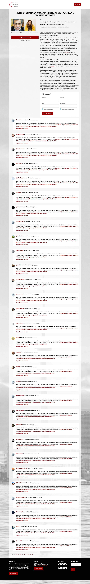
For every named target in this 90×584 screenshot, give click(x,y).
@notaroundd (19, 250)
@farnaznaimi (19, 294)
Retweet (21, 128)
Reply (17, 128)
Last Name (62, 97)
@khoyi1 (18, 337)
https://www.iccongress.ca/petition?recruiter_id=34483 (41, 416)
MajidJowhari (20, 358)
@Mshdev (18, 381)
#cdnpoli (28, 126)
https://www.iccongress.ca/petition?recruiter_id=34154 (41, 431)
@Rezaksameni (19, 148)
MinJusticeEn (58, 124)
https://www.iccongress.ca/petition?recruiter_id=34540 (41, 402)
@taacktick (18, 119)
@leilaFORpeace (20, 308)
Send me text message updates (68, 109)
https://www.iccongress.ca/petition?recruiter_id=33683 (41, 460)
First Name (44, 97)
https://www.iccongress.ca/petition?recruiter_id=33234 (41, 518)
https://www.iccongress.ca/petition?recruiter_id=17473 (34, 315)
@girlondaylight (20, 178)
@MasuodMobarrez (21, 497)
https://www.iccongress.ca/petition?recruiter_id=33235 (41, 503)
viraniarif (69, 211)
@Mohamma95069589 (21, 468)
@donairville (19, 424)
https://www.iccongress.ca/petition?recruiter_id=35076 (34, 271)
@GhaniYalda (19, 482)
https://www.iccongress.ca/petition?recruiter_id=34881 (34, 329)
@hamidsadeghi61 (20, 279)
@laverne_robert (20, 134)
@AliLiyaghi (19, 163)
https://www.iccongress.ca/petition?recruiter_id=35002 (34, 300)
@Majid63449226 (20, 395)
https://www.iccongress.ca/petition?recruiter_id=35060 (34, 286)
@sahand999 (19, 541)
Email (43, 103)
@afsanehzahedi (20, 221)
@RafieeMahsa (19, 453)
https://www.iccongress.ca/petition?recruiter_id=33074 (41, 547)
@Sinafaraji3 (19, 236)
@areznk (18, 526)
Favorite (26, 128)
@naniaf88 (18, 352)
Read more (13, 573)
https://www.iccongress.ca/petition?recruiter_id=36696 (43, 155)
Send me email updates (48, 109)
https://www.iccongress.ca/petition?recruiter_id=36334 (43, 199)
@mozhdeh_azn (20, 410)
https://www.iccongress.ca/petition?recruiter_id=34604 (41, 387)
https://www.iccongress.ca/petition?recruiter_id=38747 (43, 126)
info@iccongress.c (41, 565)
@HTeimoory (19, 207)
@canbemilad (19, 511)
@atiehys (18, 366)
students (52, 66)
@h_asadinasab (19, 323)
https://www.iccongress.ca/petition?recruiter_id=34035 (41, 445)
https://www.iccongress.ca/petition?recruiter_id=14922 (41, 358)
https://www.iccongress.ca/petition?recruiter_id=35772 (34, 213)
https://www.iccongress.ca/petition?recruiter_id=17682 (41, 489)
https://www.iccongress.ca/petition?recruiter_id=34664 (41, 373)
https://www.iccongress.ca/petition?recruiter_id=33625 (41, 474)
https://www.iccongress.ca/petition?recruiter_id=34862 (34, 344)
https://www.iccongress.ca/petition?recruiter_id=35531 (34, 242)
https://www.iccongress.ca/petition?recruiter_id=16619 (43, 140)
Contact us (38, 568)
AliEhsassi (69, 357)
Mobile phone (62, 103)
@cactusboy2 (19, 439)
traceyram (66, 124)
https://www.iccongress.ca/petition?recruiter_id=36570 (43, 169)
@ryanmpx (18, 192)
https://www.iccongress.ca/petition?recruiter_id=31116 (34, 228)
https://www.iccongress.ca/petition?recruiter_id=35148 (34, 257)
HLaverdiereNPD (21, 126)
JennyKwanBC (74, 124)
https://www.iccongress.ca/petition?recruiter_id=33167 (41, 532)
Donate (77, 4)
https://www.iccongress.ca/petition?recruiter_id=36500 (43, 184)
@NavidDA (18, 265)
